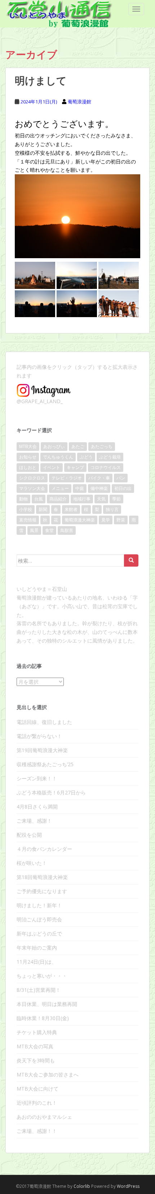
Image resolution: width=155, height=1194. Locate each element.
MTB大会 (28, 446)
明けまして (41, 80)
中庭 (79, 488)
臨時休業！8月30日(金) (43, 1018)
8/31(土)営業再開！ (39, 989)
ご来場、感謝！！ (37, 1130)
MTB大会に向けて (37, 1088)
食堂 (49, 530)
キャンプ (75, 467)
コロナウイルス (105, 467)
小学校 (25, 509)
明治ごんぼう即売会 (39, 919)
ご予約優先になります (42, 891)
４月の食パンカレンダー (44, 848)
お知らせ (27, 457)
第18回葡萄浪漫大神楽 (42, 877)
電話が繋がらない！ (39, 736)
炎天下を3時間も (36, 1060)
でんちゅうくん (58, 457)
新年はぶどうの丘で (39, 933)
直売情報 (27, 520)
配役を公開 (29, 834)
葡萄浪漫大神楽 (80, 520)
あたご (77, 446)
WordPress (128, 1186)
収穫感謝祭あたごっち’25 (45, 764)
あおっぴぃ (54, 446)
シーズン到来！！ (37, 778)
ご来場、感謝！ (34, 820)
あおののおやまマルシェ (44, 1116)
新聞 (43, 509)
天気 (101, 499)
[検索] (131, 560)
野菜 (120, 520)
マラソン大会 (32, 488)
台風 (38, 499)
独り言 (112, 509)
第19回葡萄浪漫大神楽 (42, 750)
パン (120, 478)
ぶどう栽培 (110, 457)
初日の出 (123, 488)
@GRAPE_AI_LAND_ (40, 401)
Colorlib (82, 1186)
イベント (51, 467)
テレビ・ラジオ (67, 478)
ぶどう (86, 457)
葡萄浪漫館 (79, 101)
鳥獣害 (66, 530)
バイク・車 (99, 478)
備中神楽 (99, 488)
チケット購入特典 (37, 1032)
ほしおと (27, 467)
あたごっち (101, 446)
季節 (116, 499)
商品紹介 (58, 499)
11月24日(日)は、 (37, 961)
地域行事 (81, 499)
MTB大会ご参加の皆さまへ (48, 1074)
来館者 (71, 509)
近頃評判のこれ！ (37, 1102)
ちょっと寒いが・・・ (42, 975)
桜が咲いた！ (32, 863)
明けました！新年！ (39, 905)
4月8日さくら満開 (37, 806)
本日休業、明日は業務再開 (47, 1004)
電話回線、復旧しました (44, 721)
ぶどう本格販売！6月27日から (51, 792)
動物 (23, 499)
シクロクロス (32, 478)
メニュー (60, 488)
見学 (105, 520)
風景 (34, 530)
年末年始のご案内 (37, 947)
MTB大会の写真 (35, 1046)
